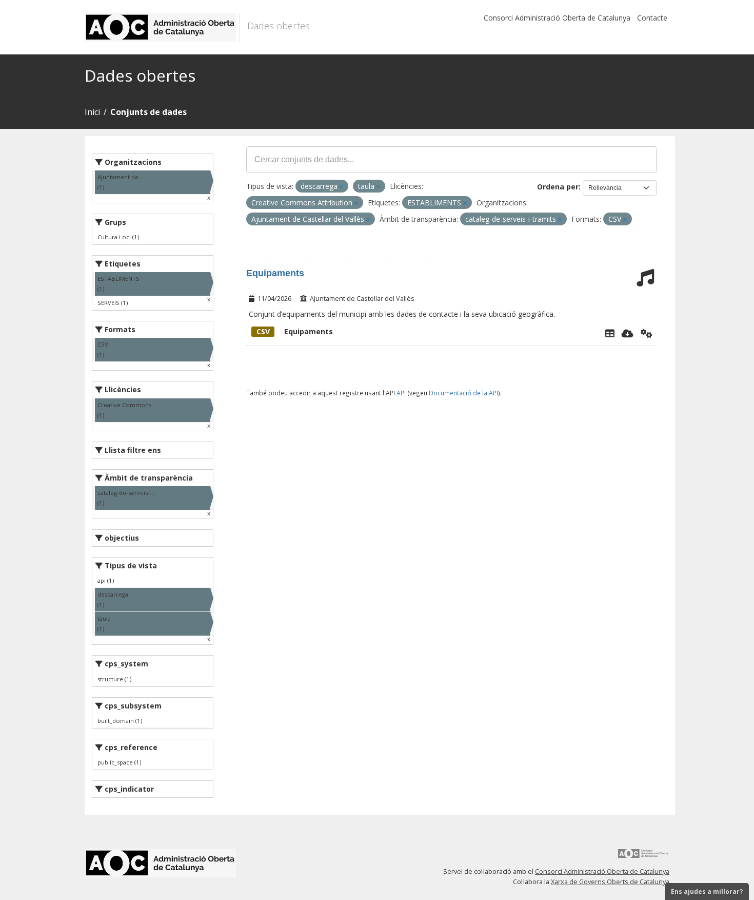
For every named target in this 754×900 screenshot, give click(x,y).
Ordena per (558, 187)
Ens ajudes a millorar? (707, 891)
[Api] (646, 333)
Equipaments (275, 273)
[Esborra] (341, 186)
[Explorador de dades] (609, 333)
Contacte (652, 18)
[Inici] (162, 27)
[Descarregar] (627, 333)
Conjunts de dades (148, 112)
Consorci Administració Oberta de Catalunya (557, 18)
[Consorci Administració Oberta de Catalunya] (643, 857)
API (401, 393)
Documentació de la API (463, 393)
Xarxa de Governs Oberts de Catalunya (610, 881)
